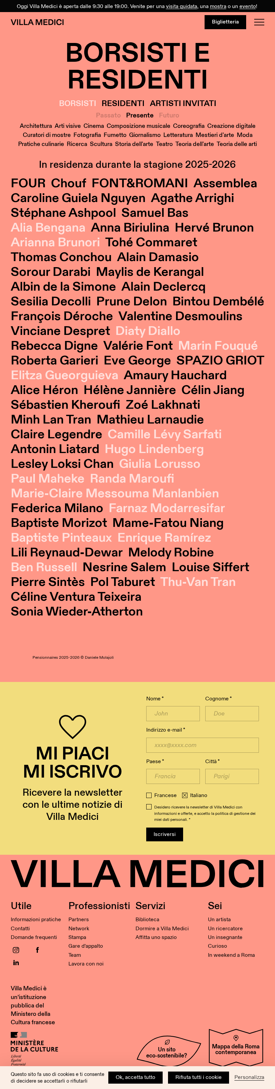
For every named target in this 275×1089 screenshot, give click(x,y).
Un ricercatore (225, 928)
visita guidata (181, 6)
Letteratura (178, 135)
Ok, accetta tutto (135, 1077)
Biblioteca (147, 919)
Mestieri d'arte (215, 135)
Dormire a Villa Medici (162, 928)
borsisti (77, 104)
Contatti (20, 928)
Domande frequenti (34, 937)
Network (78, 928)
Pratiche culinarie (41, 144)
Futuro (169, 115)
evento (247, 6)
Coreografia (189, 126)
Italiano (198, 796)
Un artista (219, 919)
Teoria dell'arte (194, 144)
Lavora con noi (86, 964)
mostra (218, 6)
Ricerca (77, 144)
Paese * (155, 761)
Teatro (164, 144)
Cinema (94, 126)
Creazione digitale (231, 126)
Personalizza (249, 1077)
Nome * (155, 698)
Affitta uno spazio (156, 937)
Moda (245, 135)
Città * (212, 761)
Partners (78, 919)
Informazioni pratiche (36, 919)
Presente (140, 115)
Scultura (101, 144)
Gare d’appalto (85, 946)
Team (74, 955)
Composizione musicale (138, 126)
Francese (165, 796)
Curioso (217, 946)
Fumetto (115, 135)
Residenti (123, 104)
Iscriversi (165, 834)
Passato (108, 115)
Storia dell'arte (134, 144)
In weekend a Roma (231, 955)
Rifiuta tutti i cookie (198, 1077)
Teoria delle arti (237, 144)
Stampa (77, 937)
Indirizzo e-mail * (165, 730)
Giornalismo (145, 135)
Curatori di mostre (47, 135)
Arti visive (68, 126)
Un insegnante (225, 937)
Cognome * (218, 698)
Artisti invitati (183, 104)
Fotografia (87, 135)
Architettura (36, 126)
